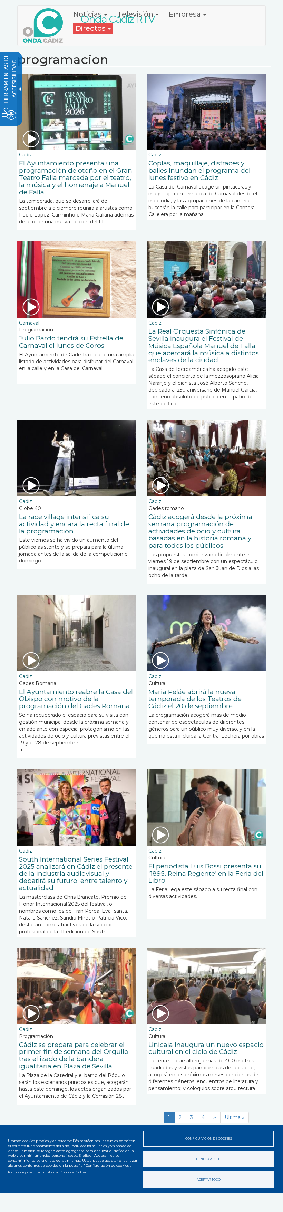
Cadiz (25, 155)
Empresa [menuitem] (186, 14)
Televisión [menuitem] (136, 14)
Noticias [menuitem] (88, 14)
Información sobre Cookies (66, 1172)
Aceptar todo (209, 1179)
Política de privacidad (24, 1172)
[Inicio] (45, 25)
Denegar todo (208, 1159)
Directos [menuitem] (91, 28)
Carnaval (29, 323)
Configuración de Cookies (208, 1139)
